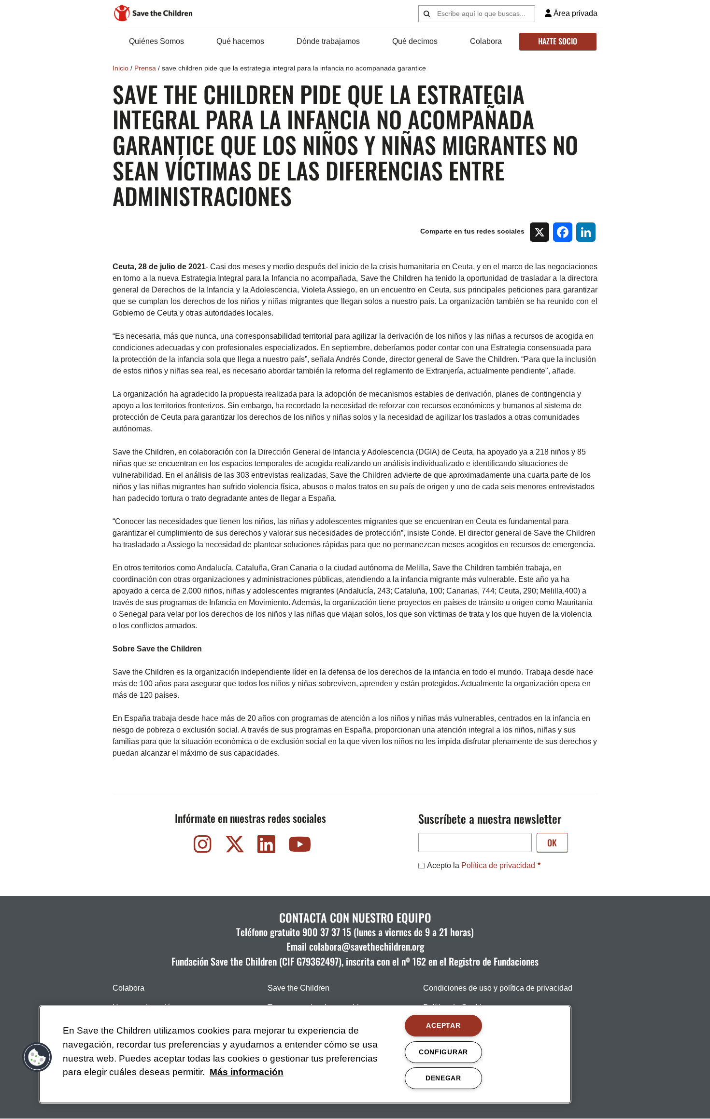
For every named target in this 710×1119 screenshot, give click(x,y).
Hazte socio (557, 41)
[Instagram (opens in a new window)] (202, 846)
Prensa (145, 68)
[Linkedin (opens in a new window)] (266, 846)
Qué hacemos (240, 41)
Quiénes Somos (156, 41)
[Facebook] (562, 232)
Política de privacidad (498, 865)
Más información (247, 1072)
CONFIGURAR (443, 1052)
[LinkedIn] (585, 232)
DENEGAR (443, 1078)
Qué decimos (415, 41)
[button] (37, 1057)
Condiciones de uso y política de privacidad (497, 988)
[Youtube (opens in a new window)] (298, 846)
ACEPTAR (443, 1025)
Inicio (120, 68)
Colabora (486, 41)
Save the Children (298, 988)
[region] (305, 1054)
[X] (539, 232)
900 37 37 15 (326, 932)
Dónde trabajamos (328, 41)
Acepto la (481, 865)
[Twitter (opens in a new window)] (234, 846)
